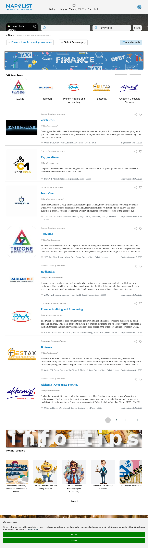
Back (10, 35)
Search (137, 28)
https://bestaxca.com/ (50, 353)
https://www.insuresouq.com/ (53, 199)
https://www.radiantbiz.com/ (53, 278)
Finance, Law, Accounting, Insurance (31, 42)
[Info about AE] (34, 26)
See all (74, 501)
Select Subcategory (75, 42)
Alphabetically (132, 42)
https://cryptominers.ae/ (51, 163)
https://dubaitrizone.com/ (51, 240)
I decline (74, 540)
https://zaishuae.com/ (50, 126)
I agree (74, 534)
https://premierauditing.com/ (52, 315)
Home (19, 35)
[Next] (137, 420)
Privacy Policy (33, 529)
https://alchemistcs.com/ (51, 391)
